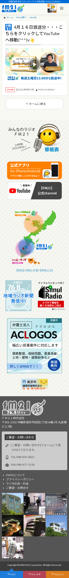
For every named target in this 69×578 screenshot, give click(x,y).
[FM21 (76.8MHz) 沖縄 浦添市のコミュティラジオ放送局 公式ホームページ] (13, 8)
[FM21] (20, 270)
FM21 (13, 574)
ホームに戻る (37, 103)
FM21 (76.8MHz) (46, 89)
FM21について (15, 475)
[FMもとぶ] (46, 270)
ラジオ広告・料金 (17, 483)
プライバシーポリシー (20, 479)
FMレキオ (36, 574)
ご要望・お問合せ (17, 487)
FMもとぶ (59, 574)
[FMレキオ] (32, 270)
